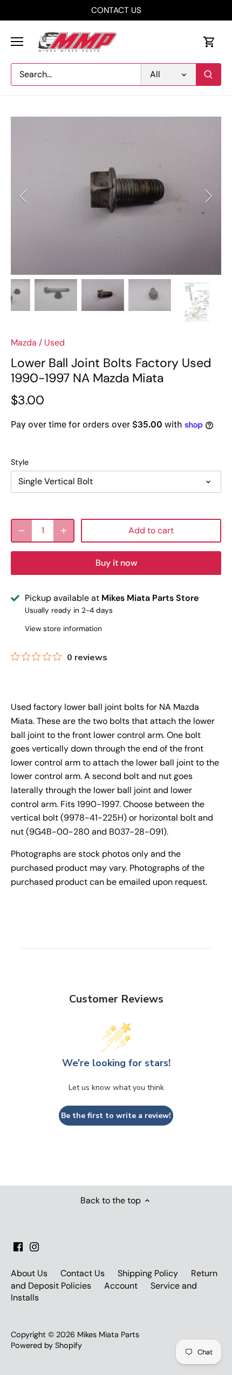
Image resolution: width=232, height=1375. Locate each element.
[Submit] (208, 74)
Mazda (24, 342)
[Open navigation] (17, 41)
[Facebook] (18, 1246)
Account (121, 1285)
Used (54, 342)
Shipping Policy (148, 1273)
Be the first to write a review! (116, 1115)
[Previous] (24, 195)
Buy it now (116, 562)
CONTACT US (116, 10)
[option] (116, 196)
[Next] (207, 195)
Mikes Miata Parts (108, 1334)
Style (20, 462)
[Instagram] (34, 1246)
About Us (29, 1273)
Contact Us (82, 1273)
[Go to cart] (209, 42)
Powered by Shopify (46, 1345)
